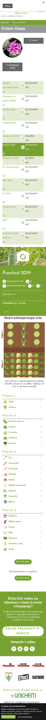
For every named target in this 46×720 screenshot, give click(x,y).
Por (10, 458)
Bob (11, 533)
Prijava (24, 578)
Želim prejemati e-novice (23, 631)
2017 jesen (7, 180)
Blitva (12, 502)
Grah (11, 549)
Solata (12, 427)
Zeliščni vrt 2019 (10, 158)
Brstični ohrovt (16, 421)
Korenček (13, 463)
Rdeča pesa (15, 522)
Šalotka (13, 516)
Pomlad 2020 (9, 123)
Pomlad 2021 (8, 110)
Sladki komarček (17, 485)
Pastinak (13, 469)
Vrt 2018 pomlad (10, 167)
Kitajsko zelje (16, 544)
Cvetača (13, 432)
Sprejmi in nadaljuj (8, 717)
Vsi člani (23, 562)
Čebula (12, 474)
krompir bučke (9, 207)
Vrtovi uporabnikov (19, 22)
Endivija (13, 438)
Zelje (11, 402)
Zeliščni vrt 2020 (10, 136)
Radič (11, 480)
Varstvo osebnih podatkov (22, 702)
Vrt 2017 (6, 194)
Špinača (13, 538)
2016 (4, 220)
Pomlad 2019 (8, 145)
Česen (12, 527)
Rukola (12, 491)
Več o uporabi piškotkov (25, 717)
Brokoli (12, 443)
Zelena (12, 407)
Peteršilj (13, 496)
